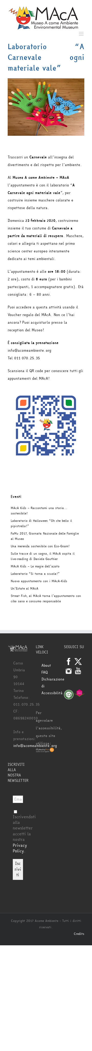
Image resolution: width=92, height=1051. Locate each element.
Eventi (16, 496)
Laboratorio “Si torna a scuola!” (35, 573)
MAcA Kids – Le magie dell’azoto (35, 566)
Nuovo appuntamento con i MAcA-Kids (39, 581)
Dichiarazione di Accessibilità (48, 686)
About (46, 665)
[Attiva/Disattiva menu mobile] (81, 33)
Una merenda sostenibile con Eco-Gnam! (40, 546)
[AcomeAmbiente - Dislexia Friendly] (45, 751)
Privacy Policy (20, 848)
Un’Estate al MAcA (24, 588)
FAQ (44, 672)
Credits (79, 934)
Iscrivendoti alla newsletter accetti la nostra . (24, 834)
